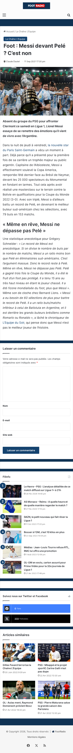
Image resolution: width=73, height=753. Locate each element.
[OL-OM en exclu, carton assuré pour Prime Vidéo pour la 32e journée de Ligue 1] (12, 567)
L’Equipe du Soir (13, 322)
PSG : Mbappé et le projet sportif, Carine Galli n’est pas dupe (52, 668)
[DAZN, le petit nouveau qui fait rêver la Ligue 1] (12, 521)
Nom (5, 405)
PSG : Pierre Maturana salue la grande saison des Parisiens (54, 705)
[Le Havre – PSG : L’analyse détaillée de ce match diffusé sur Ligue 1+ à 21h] (12, 491)
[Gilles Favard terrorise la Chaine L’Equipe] (19, 652)
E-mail (6, 420)
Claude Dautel (13, 61)
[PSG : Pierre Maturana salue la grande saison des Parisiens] (54, 690)
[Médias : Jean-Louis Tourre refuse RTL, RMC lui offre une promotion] (12, 552)
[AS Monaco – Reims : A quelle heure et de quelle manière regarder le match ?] (12, 506)
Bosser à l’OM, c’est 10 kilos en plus (44, 532)
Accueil (10, 31)
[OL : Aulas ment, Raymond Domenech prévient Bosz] (19, 690)
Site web (7, 434)
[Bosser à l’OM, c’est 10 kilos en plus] (12, 536)
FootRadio (60, 731)
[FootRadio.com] (36, 5)
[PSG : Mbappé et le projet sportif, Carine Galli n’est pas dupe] (54, 652)
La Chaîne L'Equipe (26, 31)
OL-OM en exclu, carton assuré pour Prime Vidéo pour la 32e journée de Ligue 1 (45, 566)
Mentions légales (37, 737)
